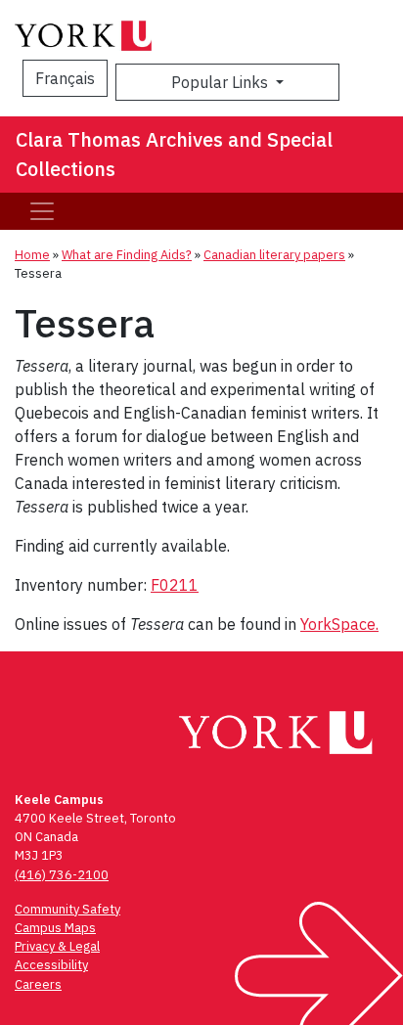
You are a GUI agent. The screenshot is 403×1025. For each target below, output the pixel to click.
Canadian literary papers (274, 254)
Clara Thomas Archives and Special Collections (174, 154)
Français (65, 78)
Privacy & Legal (57, 946)
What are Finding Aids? (127, 254)
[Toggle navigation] (42, 211)
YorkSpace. (339, 624)
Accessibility (51, 965)
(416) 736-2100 (62, 875)
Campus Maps (55, 927)
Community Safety (67, 909)
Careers (38, 984)
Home (32, 254)
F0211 (175, 585)
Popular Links (221, 82)
